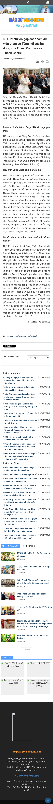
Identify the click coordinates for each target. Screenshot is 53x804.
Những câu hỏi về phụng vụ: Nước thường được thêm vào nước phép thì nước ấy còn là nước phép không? (34, 624)
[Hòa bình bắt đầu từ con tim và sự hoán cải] (8, 638)
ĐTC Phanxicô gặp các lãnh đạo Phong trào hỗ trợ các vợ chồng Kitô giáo (20, 406)
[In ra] (42, 61)
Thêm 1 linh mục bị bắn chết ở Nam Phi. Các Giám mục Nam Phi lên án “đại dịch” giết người (20, 446)
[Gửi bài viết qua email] (37, 61)
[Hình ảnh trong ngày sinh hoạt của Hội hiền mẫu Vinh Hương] (38, 686)
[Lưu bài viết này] (47, 61)
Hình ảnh (7, 658)
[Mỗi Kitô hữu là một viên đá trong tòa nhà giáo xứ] (8, 556)
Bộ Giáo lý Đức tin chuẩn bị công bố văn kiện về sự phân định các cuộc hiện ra (20, 502)
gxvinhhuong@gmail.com (27, 775)
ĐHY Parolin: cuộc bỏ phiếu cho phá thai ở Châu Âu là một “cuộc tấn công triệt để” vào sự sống (20, 456)
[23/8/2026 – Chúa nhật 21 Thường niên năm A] (8, 569)
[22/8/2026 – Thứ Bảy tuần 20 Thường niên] (8, 610)
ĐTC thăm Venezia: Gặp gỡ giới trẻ (20, 474)
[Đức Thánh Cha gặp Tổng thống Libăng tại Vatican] (8, 596)
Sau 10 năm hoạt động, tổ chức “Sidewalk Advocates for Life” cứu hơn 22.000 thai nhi (19, 430)
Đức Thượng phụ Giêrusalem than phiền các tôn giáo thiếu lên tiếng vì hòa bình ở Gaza (20, 397)
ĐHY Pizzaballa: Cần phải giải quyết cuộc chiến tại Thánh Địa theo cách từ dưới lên (20, 521)
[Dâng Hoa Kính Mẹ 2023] (38, 669)
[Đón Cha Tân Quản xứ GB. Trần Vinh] (12, 669)
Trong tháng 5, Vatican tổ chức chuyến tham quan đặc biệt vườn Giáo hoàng (19, 380)
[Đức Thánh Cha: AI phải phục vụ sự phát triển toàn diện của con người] (8, 583)
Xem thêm (26, 649)
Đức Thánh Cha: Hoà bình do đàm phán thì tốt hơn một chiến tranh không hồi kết (19, 512)
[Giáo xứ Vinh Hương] (26, 22)
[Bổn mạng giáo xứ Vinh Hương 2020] (12, 687)
